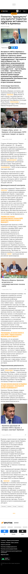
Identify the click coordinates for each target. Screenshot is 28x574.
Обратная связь (5, 554)
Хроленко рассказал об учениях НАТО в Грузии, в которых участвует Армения (13, 428)
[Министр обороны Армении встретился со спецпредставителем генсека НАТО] (14, 268)
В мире (14, 506)
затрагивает (9, 370)
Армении (10, 94)
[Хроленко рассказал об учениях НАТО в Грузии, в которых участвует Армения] (14, 414)
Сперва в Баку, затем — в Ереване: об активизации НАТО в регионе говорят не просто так (14, 133)
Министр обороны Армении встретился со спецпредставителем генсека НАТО (13, 283)
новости (3, 527)
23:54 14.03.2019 (5, 26)
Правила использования (13, 540)
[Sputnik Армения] (5, 11)
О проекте (3, 540)
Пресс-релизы (14, 542)
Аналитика (20, 506)
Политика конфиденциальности (9, 546)
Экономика (17, 527)
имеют (9, 254)
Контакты (3, 542)
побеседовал (14, 102)
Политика (3, 506)
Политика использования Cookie (9, 549)
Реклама (8, 542)
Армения (6, 481)
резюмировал (5, 167)
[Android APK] (5, 559)
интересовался (11, 160)
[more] (25, 139)
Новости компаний (5, 544)
